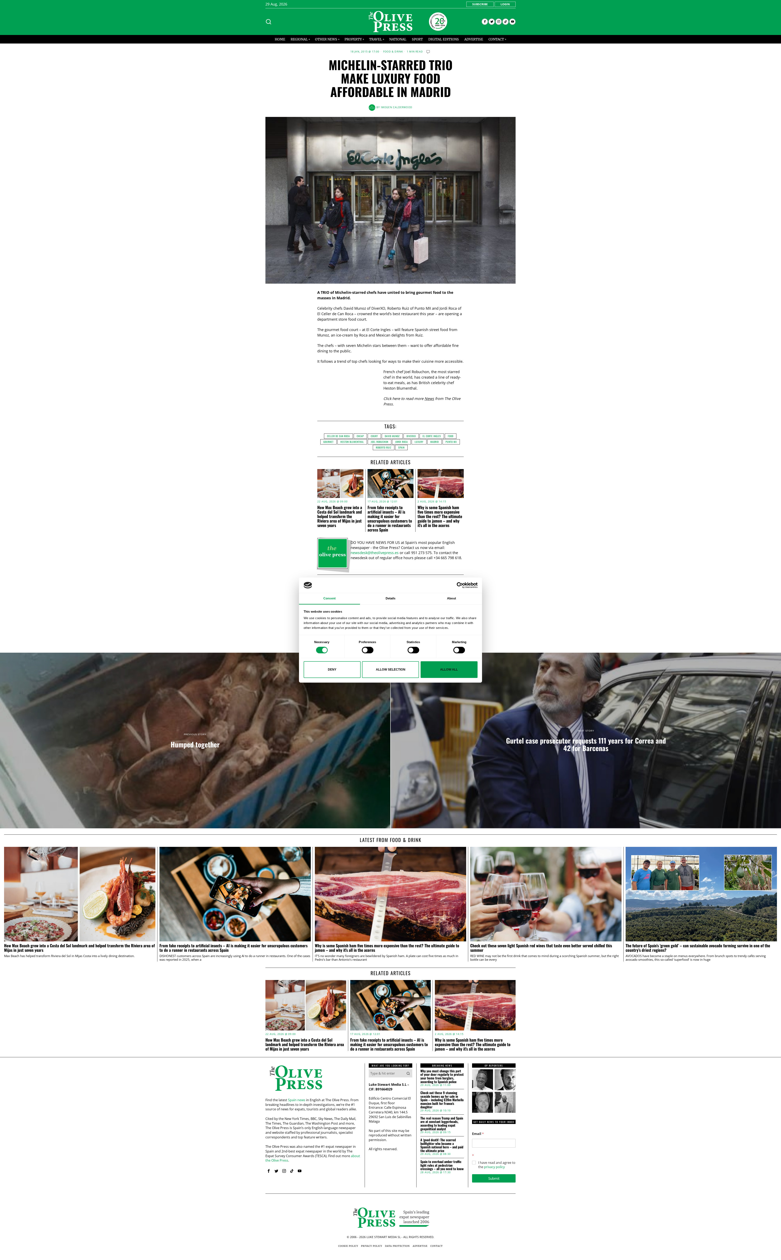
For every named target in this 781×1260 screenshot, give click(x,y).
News (429, 398)
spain (401, 447)
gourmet (328, 441)
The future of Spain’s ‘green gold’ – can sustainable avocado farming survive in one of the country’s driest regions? (698, 947)
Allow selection (390, 669)
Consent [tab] (329, 598)
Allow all (449, 669)
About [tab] (451, 598)
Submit (494, 1178)
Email (478, 1134)
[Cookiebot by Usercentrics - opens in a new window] (460, 585)
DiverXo (411, 436)
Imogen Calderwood (396, 107)
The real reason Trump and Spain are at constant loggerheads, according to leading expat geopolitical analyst (441, 1123)
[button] (408, 1073)
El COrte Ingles (432, 436)
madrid (434, 441)
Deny (332, 669)
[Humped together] (195, 740)
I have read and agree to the (496, 1165)
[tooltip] (485, 22)
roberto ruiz (383, 447)
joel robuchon (379, 441)
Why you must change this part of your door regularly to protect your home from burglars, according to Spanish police (442, 1076)
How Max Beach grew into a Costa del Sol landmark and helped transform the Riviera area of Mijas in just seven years (339, 516)
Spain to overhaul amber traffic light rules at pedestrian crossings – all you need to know (442, 1165)
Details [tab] (391, 598)
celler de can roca (338, 436)
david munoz (392, 436)
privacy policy (494, 1167)
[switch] (367, 650)
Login (505, 4)
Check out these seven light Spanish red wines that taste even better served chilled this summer (541, 947)
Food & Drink (393, 51)
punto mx (451, 441)
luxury (419, 441)
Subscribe (480, 4)
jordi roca (401, 441)
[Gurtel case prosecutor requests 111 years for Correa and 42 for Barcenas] (586, 740)
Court (374, 436)
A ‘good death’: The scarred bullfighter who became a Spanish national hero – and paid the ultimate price (441, 1145)
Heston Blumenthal (352, 441)
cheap (360, 436)
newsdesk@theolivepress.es (375, 552)
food (450, 436)
